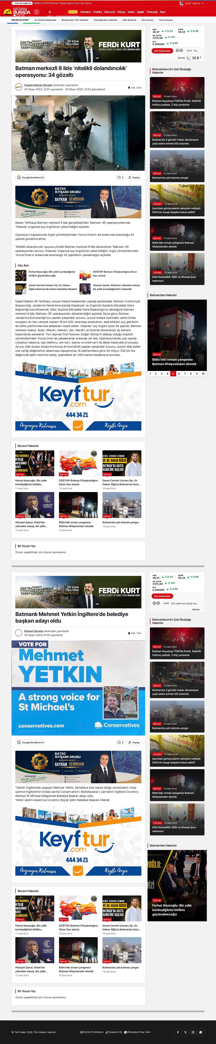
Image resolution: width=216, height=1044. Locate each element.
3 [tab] (161, 373)
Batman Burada (33, 631)
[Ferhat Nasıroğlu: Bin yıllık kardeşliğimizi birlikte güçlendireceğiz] (46, 275)
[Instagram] (193, 1032)
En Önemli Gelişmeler (45, 20)
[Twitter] (185, 1032)
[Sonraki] (201, 20)
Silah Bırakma (129, 20)
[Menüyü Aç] (36, 12)
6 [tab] (179, 373)
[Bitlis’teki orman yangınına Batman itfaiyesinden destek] (78, 512)
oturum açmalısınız (54, 552)
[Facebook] (178, 1032)
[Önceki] (197, 20)
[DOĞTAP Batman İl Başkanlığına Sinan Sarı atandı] (110, 275)
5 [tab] (173, 373)
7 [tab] (185, 373)
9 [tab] (197, 373)
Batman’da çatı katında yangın (170, 177)
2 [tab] (156, 373)
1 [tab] (150, 373)
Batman (157, 96)
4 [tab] (167, 373)
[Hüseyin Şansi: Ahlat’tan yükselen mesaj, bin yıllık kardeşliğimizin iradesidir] (110, 289)
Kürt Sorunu (147, 20)
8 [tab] (191, 373)
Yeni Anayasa (166, 20)
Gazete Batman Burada (38, 85)
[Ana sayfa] (49, 12)
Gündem (157, 203)
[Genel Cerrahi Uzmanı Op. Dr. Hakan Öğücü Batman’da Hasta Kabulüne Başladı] (46, 289)
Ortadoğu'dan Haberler (105, 20)
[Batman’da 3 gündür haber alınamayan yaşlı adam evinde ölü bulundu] (177, 129)
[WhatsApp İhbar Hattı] (200, 1032)
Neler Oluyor (20, 20)
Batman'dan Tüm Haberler (75, 20)
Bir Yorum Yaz (26, 546)
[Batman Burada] (16, 11)
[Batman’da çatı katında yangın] (121, 512)
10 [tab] (203, 373)
